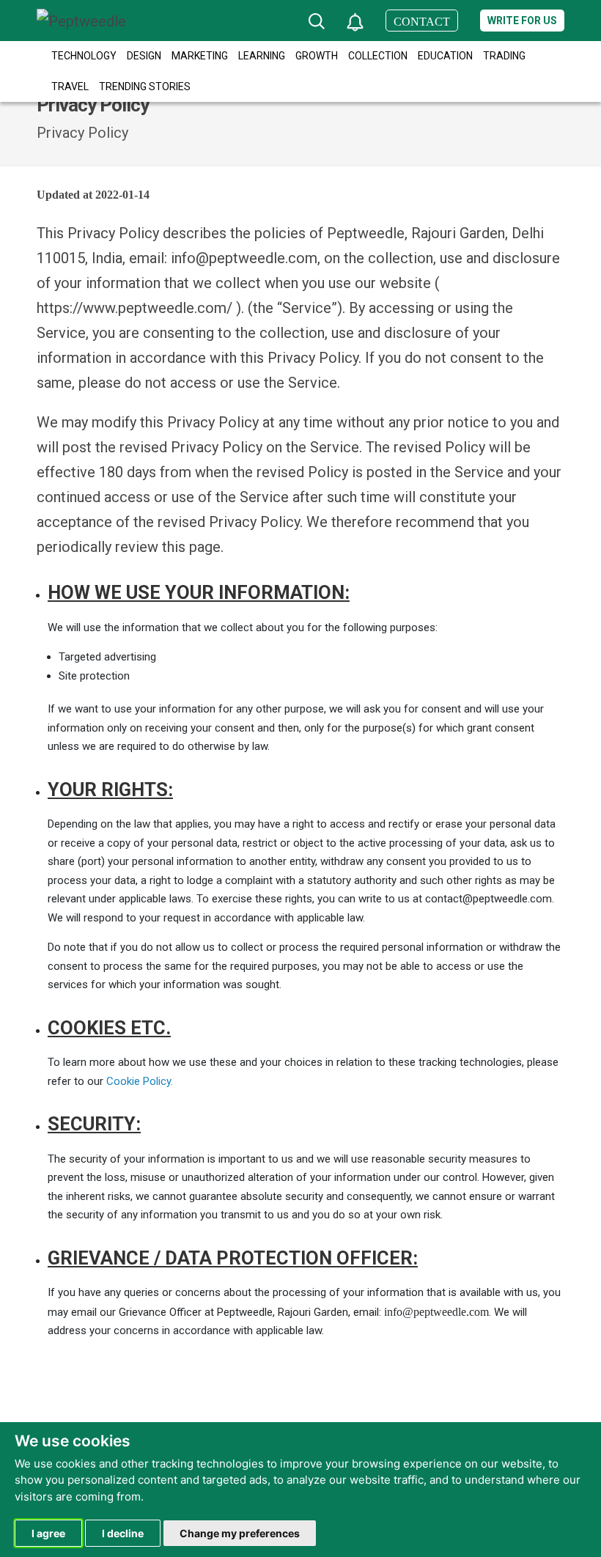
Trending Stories (145, 86)
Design (144, 56)
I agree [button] (48, 1533)
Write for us (522, 20)
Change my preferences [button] (240, 1533)
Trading (504, 56)
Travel (70, 86)
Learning (261, 56)
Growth (316, 56)
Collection (378, 56)
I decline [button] (123, 1533)
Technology (84, 56)
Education (445, 56)
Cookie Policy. (139, 1081)
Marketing (200, 56)
